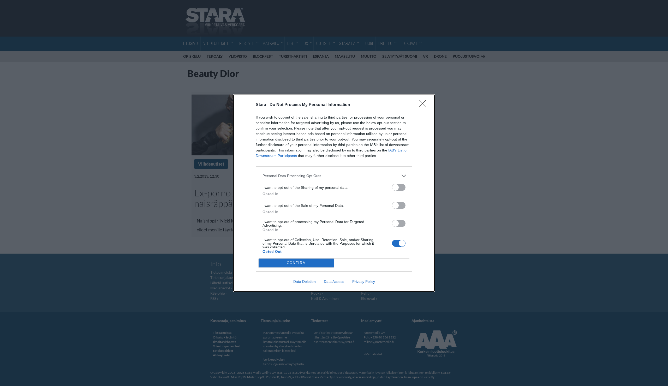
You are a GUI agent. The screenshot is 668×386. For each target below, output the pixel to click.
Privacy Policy (363, 281)
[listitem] (334, 176)
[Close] (424, 105)
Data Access (334, 281)
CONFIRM (296, 263)
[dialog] (334, 193)
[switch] (398, 187)
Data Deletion (304, 281)
